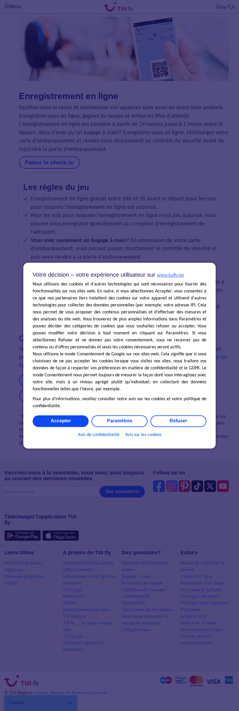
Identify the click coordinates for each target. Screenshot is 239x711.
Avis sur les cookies (143, 435)
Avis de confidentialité (98, 435)
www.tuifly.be (170, 275)
